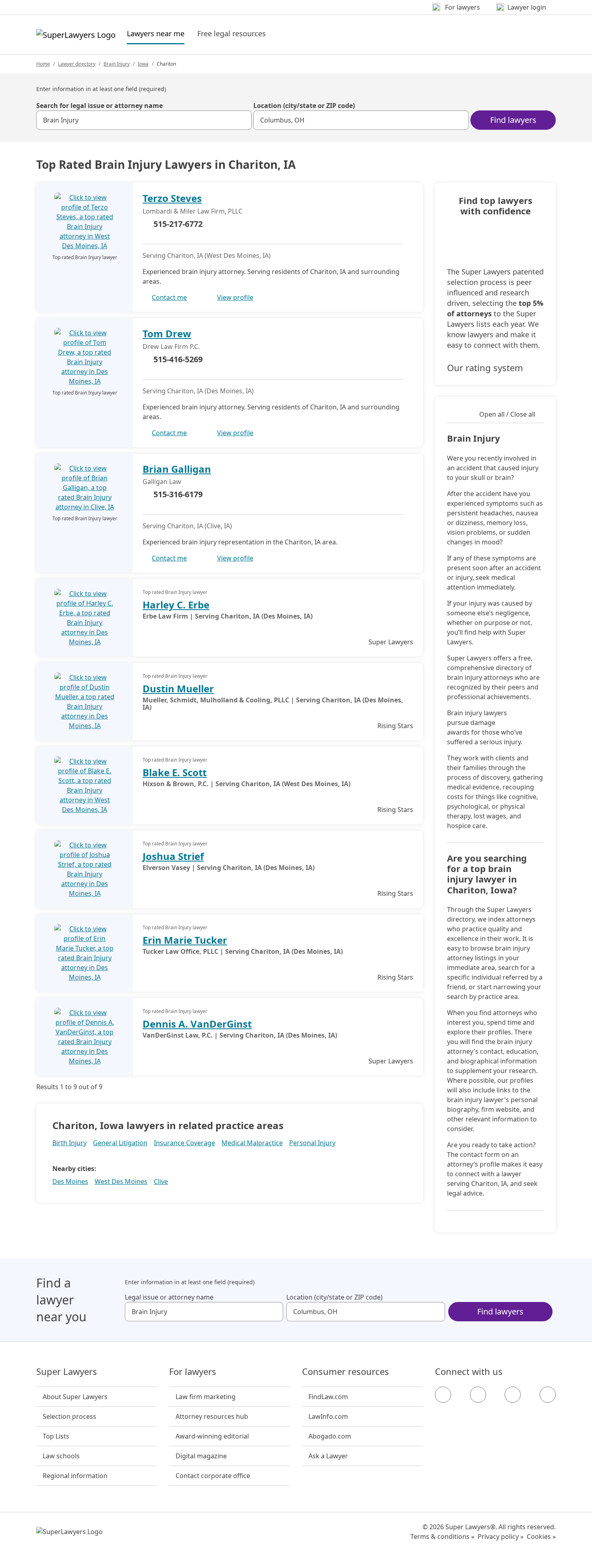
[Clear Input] (242, 120)
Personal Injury (312, 1142)
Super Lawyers (66, 1371)
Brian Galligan (177, 468)
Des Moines (70, 1181)
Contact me (169, 297)
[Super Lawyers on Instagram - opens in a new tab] (478, 1395)
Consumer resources (345, 1371)
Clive (161, 1181)
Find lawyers (513, 119)
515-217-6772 (178, 223)
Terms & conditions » (442, 1536)
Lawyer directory (76, 63)
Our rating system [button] (485, 367)
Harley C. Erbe (176, 604)
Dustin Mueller (178, 688)
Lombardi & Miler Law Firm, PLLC (192, 211)
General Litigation (120, 1142)
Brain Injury (116, 63)
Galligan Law (162, 481)
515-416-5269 (178, 359)
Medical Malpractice (252, 1142)
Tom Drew (167, 333)
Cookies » (541, 1536)
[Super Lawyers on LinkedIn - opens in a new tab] (548, 1395)
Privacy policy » (501, 1536)
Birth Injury (69, 1142)
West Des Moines (121, 1181)
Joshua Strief (173, 856)
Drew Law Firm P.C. (171, 346)
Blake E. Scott (175, 772)
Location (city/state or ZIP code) (304, 105)
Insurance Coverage (184, 1142)
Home (43, 63)
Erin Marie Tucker (185, 940)
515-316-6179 (178, 494)
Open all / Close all (507, 414)
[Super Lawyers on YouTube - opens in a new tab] (513, 1395)
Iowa (143, 63)
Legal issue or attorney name (169, 1297)
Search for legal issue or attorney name (99, 105)
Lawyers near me (155, 33)
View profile (235, 297)
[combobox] (144, 120)
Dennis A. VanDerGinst (197, 1023)
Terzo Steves (172, 198)
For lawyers (192, 1371)
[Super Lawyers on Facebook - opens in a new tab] (443, 1395)
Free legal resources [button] (231, 33)
